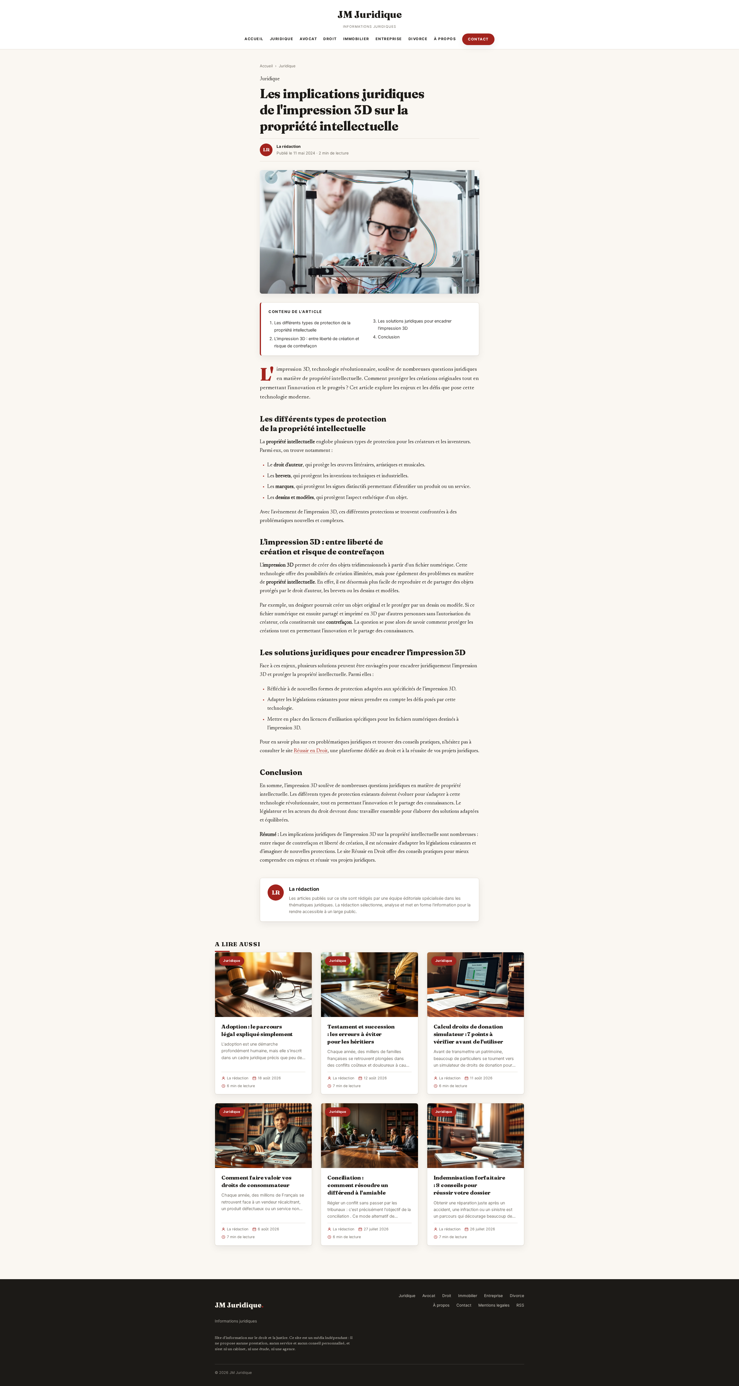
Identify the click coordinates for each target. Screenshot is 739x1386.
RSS (520, 1305)
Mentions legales (494, 1305)
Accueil (254, 39)
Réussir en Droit (311, 751)
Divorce (418, 39)
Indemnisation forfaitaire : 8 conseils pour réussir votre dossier (469, 1185)
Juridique (282, 39)
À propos (445, 39)
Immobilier (356, 39)
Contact (478, 39)
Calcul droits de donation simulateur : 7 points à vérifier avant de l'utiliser (468, 1034)
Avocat (308, 39)
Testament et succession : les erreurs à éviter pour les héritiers (361, 1034)
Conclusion (389, 337)
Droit (330, 39)
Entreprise (389, 39)
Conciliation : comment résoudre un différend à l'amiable (357, 1185)
